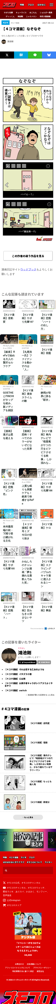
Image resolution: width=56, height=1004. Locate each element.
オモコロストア (14, 905)
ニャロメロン (31, 16)
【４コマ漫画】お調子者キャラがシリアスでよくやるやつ (28, 684)
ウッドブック (28, 269)
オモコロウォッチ (36, 887)
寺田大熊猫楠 (45, 16)
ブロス (31, 4)
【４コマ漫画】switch (15, 690)
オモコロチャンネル (31, 882)
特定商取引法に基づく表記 (23, 971)
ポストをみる (6, 48)
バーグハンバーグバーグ (22, 980)
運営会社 (40, 971)
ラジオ (23, 857)
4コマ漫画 (13, 857)
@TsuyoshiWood (28, 662)
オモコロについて (34, 862)
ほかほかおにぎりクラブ (13, 862)
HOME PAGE (45, 662)
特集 (22, 4)
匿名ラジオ (8, 891)
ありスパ (20, 891)
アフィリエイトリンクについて (17, 967)
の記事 (15, 709)
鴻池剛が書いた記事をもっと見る (41, 694)
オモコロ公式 (13, 882)
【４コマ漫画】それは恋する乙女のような (24, 669)
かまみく (30, 891)
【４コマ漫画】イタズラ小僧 (18, 674)
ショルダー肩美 (46, 12)
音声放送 (7, 895)
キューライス (21, 12)
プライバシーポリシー (42, 967)
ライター (48, 862)
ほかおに (41, 4)
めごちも (33, 12)
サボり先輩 (8, 12)
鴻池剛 (20, 16)
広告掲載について (34, 964)
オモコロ (9, 5)
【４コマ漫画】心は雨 (14, 678)
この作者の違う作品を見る (28, 256)
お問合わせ (19, 964)
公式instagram (13, 900)
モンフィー (41, 891)
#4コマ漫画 (15, 23)
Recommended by (37, 628)
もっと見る (28, 817)
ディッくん (10, 16)
